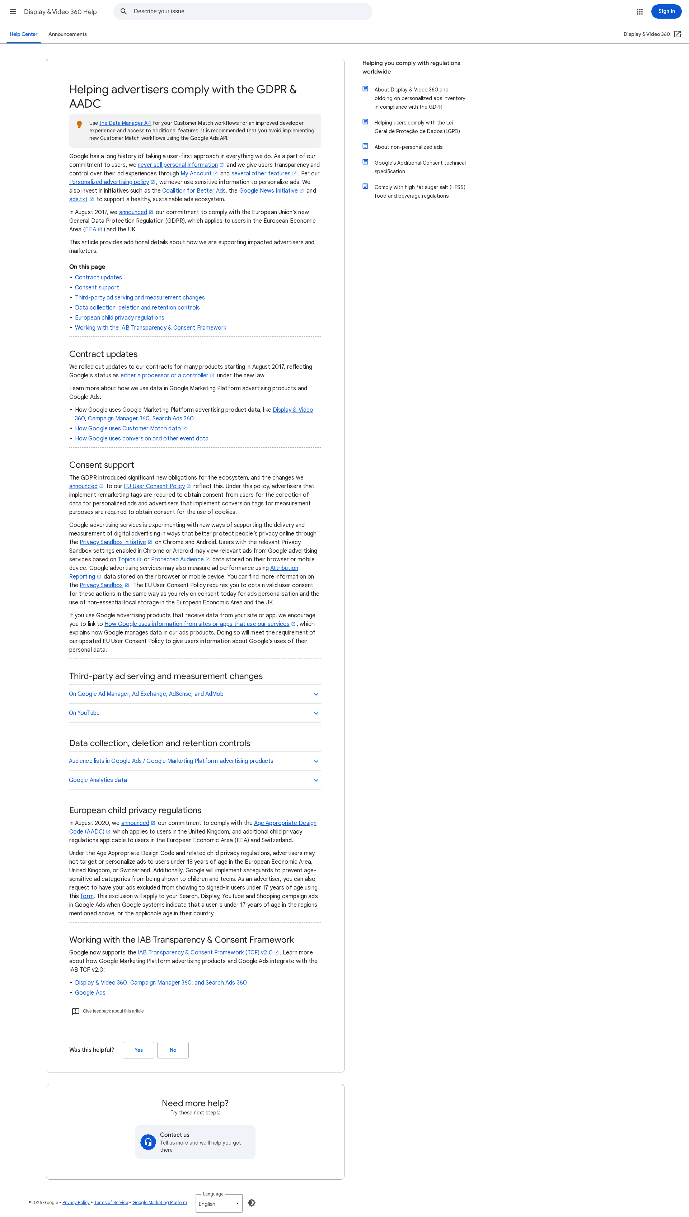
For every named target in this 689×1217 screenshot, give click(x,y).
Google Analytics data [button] (98, 780)
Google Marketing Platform (159, 1202)
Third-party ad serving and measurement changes (140, 297)
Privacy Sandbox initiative (113, 542)
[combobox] (253, 11)
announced (133, 212)
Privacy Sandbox (101, 585)
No (173, 1050)
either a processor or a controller (165, 375)
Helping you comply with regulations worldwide (411, 67)
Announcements (67, 34)
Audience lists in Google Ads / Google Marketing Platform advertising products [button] (171, 761)
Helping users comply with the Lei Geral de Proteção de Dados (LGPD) (417, 127)
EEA (90, 229)
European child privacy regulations (119, 317)
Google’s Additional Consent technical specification (420, 167)
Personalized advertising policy (109, 182)
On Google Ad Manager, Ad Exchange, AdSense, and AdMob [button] (146, 694)
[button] (13, 11)
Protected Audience (177, 559)
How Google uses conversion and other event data (141, 438)
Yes (139, 1050)
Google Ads (90, 992)
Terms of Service (111, 1202)
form (86, 896)
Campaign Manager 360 (119, 418)
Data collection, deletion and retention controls (137, 307)
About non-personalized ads (408, 147)
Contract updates (98, 277)
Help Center (24, 34)
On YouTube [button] (84, 713)
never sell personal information (178, 165)
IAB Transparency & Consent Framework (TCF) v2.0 (205, 952)
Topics (126, 559)
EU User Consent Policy (154, 486)
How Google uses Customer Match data (128, 428)
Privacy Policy (76, 1202)
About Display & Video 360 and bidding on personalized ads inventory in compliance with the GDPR (420, 98)
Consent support (97, 287)
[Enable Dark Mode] (251, 1202)
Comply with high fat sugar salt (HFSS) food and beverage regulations (420, 191)
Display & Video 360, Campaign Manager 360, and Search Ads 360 (161, 982)
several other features (261, 173)
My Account (196, 173)
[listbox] (219, 1203)
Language (213, 1194)
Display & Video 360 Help (60, 12)
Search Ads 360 (173, 418)
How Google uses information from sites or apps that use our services (196, 624)
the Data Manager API (125, 123)
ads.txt (78, 199)
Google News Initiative (268, 190)
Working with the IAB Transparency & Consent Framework (150, 327)
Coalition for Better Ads (194, 190)
